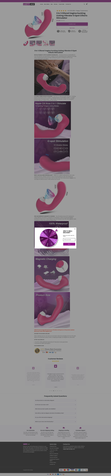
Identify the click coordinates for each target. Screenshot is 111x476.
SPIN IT (69, 244)
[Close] (75, 229)
